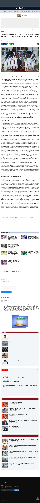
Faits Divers (10, 11)
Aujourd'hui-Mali (11, 410)
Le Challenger (11, 403)
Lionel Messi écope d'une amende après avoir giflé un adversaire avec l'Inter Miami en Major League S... (13, 262)
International (30, 11)
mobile (7, 217)
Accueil (2, 29)
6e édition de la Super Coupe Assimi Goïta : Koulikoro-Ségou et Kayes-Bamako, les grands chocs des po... (33, 237)
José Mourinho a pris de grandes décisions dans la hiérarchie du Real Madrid (13, 245)
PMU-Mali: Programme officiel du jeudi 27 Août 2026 (13, 377)
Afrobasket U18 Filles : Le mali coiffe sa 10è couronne (33, 252)
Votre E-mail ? (23, 274)
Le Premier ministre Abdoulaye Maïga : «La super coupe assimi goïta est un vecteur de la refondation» (13, 253)
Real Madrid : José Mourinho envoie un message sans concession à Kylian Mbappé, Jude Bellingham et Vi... (13, 237)
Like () (15, 311)
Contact (37, 499)
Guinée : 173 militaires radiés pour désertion (11, 381)
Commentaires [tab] (5, 271)
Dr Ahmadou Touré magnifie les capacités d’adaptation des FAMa (22, 360)
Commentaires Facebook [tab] (16, 271)
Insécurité (36, 11)
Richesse (16, 217)
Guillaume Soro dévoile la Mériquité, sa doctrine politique (14, 394)
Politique (21, 11)
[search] (38, 8)
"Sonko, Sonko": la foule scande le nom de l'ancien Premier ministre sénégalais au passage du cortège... (22, 458)
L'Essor (29, 253)
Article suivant (23, 223)
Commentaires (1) (6, 297)
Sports (5, 29)
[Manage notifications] (38, 498)
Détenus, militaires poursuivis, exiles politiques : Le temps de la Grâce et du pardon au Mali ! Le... (23, 452)
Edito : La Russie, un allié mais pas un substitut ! (18, 354)
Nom (1, 274)
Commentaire (3, 279)
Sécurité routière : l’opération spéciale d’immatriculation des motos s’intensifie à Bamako (22, 446)
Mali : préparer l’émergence (14, 224)
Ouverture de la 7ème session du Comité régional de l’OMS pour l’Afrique (17, 374)
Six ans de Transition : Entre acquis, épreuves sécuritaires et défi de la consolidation (23, 421)
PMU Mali (5, 11)
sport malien (12, 217)
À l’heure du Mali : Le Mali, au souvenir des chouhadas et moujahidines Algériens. (23, 342)
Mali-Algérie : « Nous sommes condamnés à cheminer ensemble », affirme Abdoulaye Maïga (20, 386)
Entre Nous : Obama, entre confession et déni (18, 414)
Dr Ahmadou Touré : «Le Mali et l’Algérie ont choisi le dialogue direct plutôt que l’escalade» (22, 336)
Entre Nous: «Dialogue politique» (15, 402)
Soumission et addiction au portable (16, 347)
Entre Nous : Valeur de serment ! (15, 426)
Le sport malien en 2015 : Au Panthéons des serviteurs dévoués (29, 225)
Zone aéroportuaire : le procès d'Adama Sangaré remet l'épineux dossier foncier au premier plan (23, 440)
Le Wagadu (10, 441)
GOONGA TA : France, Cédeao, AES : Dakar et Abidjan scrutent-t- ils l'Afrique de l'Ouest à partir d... (22, 409)
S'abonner (17, 490)
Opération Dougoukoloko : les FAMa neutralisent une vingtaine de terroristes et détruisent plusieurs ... (22, 464)
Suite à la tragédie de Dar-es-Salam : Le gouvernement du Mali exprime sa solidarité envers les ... (19, 391)
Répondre (9, 311)
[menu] (1, 8)
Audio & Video (16, 11)
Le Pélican (10, 355)
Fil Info (2, 11)
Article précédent (16, 223)
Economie (25, 11)
